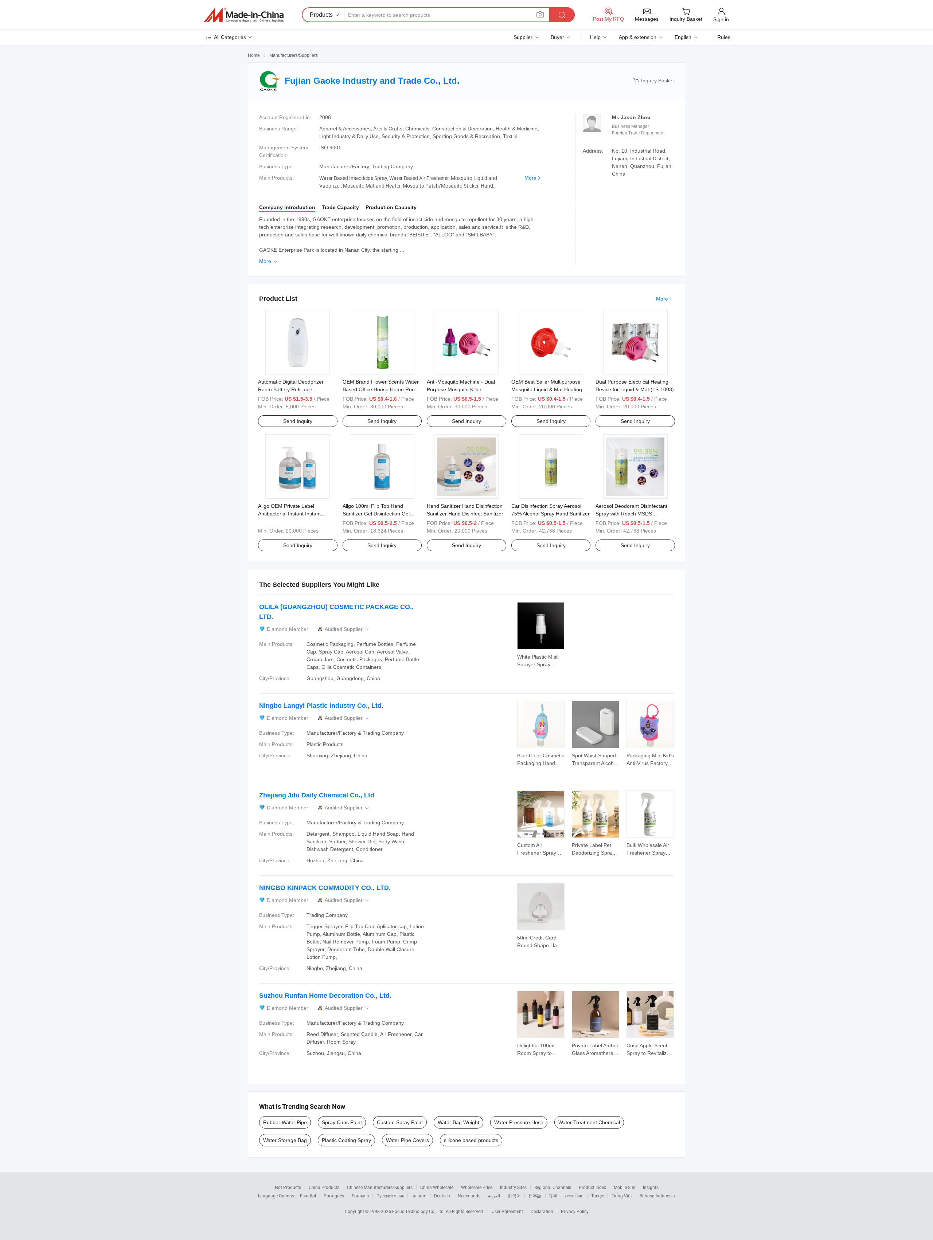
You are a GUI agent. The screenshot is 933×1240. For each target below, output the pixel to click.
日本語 (535, 1195)
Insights (651, 1187)
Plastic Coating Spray (346, 1140)
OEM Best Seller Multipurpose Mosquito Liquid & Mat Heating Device (546, 389)
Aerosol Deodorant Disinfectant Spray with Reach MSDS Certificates (631, 513)
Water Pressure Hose (518, 1122)
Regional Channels (552, 1187)
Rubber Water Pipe (285, 1122)
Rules (723, 37)
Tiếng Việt (622, 1195)
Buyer (557, 37)
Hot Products (288, 1187)
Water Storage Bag (285, 1140)
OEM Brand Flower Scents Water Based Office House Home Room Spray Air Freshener (381, 389)
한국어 (514, 1195)
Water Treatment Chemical (589, 1122)
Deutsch (442, 1195)
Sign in (721, 19)
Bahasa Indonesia (657, 1195)
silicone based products (471, 1140)
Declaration (542, 1211)
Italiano (418, 1195)
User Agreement (507, 1211)
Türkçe (597, 1195)
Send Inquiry (297, 421)
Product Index (592, 1187)
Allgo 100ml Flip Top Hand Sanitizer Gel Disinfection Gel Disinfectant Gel (376, 513)
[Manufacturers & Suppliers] (244, 15)
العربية (494, 1195)
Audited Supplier (347, 629)
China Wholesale (436, 1187)
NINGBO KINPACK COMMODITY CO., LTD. (325, 887)
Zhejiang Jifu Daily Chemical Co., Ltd (316, 795)
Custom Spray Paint (400, 1122)
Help (595, 37)
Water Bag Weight (458, 1122)
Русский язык (390, 1195)
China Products (324, 1187)
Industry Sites (513, 1187)
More (530, 178)
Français (360, 1195)
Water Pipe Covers (407, 1140)
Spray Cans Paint (342, 1122)
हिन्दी (553, 1195)
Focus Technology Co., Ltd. (419, 1211)
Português (334, 1195)
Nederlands (469, 1195)
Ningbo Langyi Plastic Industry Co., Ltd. (321, 705)
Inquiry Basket (653, 81)
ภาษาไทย (574, 1195)
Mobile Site (624, 1187)
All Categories (230, 37)
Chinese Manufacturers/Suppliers (380, 1187)
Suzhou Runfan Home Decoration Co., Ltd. (325, 995)
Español (308, 1195)
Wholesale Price (476, 1187)
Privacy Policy (575, 1211)
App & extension (637, 37)
